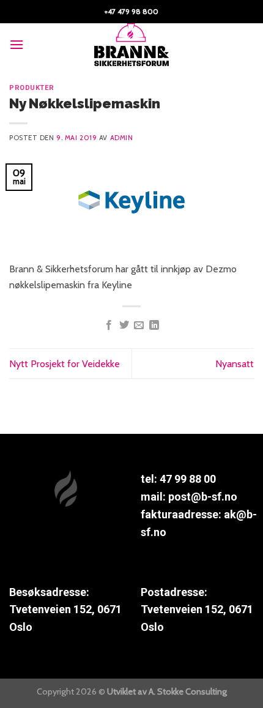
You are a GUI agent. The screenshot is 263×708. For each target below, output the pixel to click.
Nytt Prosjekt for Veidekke (64, 364)
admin (121, 137)
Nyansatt (234, 364)
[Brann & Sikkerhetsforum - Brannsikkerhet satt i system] (131, 44)
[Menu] (16, 44)
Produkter (31, 88)
